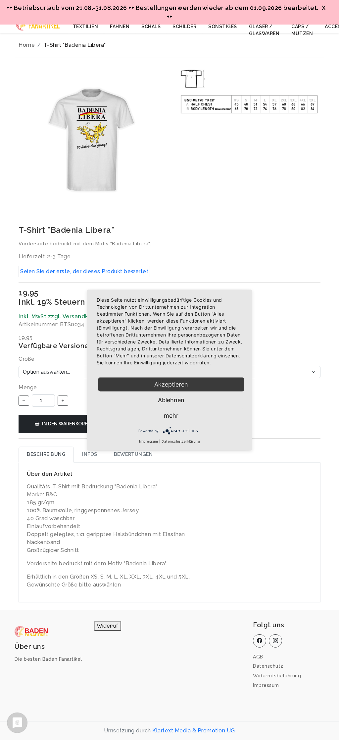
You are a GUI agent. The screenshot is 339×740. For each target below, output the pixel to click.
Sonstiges (222, 26)
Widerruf (108, 626)
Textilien (85, 26)
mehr (171, 415)
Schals (151, 26)
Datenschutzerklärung (181, 441)
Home (27, 45)
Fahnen (119, 26)
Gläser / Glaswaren (264, 30)
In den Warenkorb (65, 423)
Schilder (184, 26)
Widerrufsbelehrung (277, 675)
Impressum (266, 685)
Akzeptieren (171, 384)
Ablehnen (171, 400)
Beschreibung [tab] (46, 454)
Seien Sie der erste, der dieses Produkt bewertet (84, 271)
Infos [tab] (89, 454)
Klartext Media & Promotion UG (193, 730)
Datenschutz (268, 666)
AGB (258, 656)
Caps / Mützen (302, 30)
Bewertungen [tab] (133, 454)
